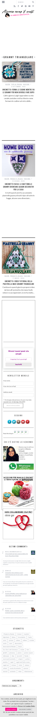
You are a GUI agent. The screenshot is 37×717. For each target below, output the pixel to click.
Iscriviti (18, 364)
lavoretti (19, 656)
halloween (6, 656)
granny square (28, 653)
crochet (31, 640)
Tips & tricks (16, 84)
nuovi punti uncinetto (9, 659)
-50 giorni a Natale (8, 634)
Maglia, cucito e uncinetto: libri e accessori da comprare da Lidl (14, 612)
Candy (30, 637)
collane (25, 640)
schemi (5, 668)
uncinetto (13, 671)
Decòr (7, 84)
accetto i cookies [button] (11, 709)
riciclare (13, 665)
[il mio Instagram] (18, 423)
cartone (11, 640)
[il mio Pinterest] (27, 423)
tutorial (5, 671)
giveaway (12, 653)
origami (20, 659)
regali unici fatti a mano (23, 662)
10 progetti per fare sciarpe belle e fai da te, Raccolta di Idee (16, 555)
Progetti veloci (16, 179)
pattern (27, 659)
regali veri (6, 665)
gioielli (5, 653)
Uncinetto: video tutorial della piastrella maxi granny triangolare (18, 282)
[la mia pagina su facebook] (9, 423)
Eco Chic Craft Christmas (10, 649)
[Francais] (26, 433)
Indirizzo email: (7, 392)
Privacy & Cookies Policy (26, 706)
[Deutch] (19, 433)
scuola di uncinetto (15, 668)
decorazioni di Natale (9, 646)
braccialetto (21, 637)
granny (20, 653)
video (20, 671)
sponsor (25, 668)
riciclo (20, 665)
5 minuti (19, 634)
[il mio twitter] (14, 423)
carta (4, 640)
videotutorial (28, 671)
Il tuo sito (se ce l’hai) (9, 386)
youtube (26, 84)
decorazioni (18, 643)
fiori (28, 649)
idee (13, 656)
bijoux (14, 637)
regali (11, 662)
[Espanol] (23, 433)
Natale (26, 656)
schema (27, 665)
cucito (5, 643)
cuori (10, 643)
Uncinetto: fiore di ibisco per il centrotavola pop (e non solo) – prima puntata (16, 574)
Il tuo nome (6, 380)
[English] (15, 433)
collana (18, 640)
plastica (5, 662)
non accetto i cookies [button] (25, 709)
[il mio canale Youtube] (23, 423)
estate (22, 649)
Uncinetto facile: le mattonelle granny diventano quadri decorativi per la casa (18, 187)
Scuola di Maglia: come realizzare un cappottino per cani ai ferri (16, 594)
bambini (26, 634)
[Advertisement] (18, 36)
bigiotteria (6, 637)
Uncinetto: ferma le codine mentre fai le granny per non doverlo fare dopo (18, 91)
